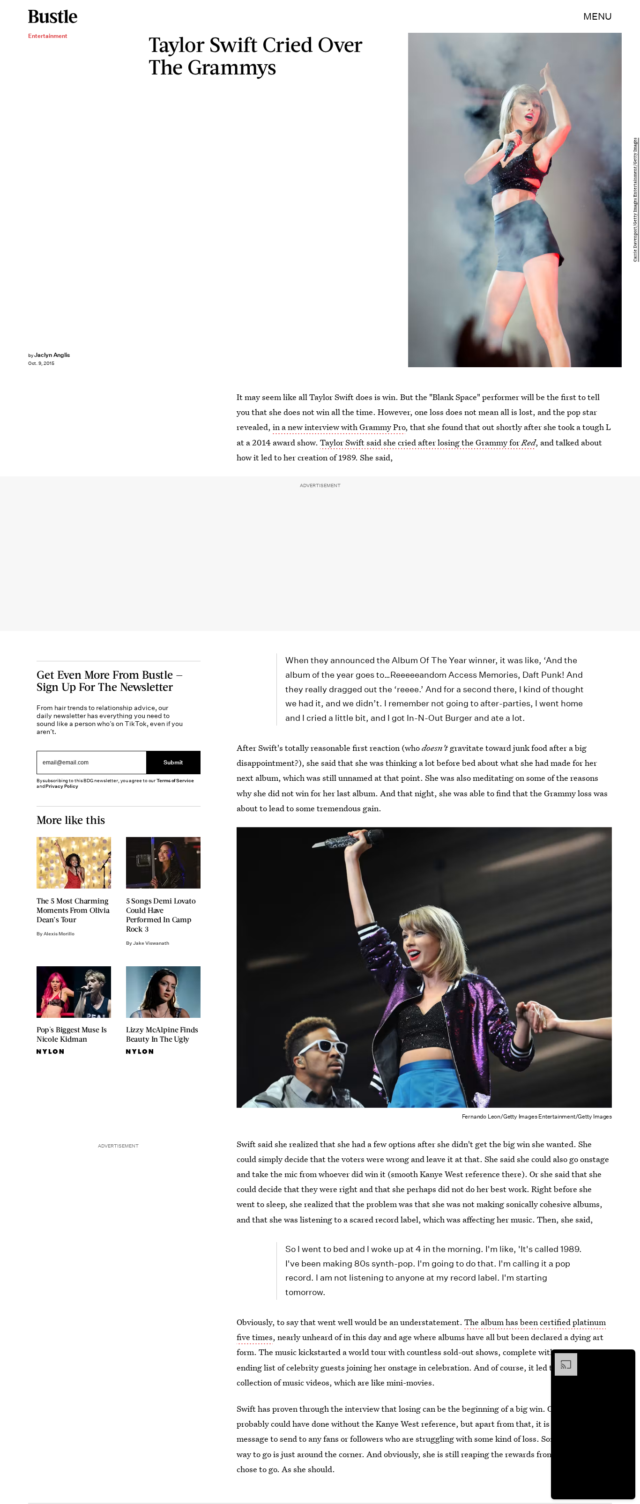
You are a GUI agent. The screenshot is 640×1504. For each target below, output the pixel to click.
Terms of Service (174, 781)
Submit (173, 762)
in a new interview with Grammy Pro (339, 427)
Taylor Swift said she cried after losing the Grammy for (428, 442)
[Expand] (561, 1357)
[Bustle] (52, 16)
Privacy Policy (61, 786)
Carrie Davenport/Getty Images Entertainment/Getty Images (635, 200)
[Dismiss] (625, 1357)
